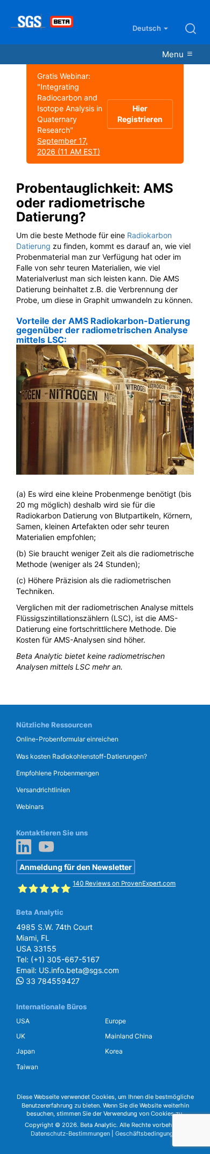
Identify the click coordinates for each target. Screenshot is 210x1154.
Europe (115, 1021)
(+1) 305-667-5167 (65, 959)
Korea (114, 1051)
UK (20, 1036)
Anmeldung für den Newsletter (75, 867)
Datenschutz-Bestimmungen (70, 1133)
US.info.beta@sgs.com (79, 970)
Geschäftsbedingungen (147, 1133)
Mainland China (128, 1036)
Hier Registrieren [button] (140, 114)
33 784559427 (52, 981)
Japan (25, 1051)
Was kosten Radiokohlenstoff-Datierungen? (81, 756)
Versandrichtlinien (43, 790)
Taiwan (27, 1067)
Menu (174, 54)
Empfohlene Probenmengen (57, 773)
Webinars (30, 806)
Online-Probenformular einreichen (67, 739)
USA (23, 1021)
